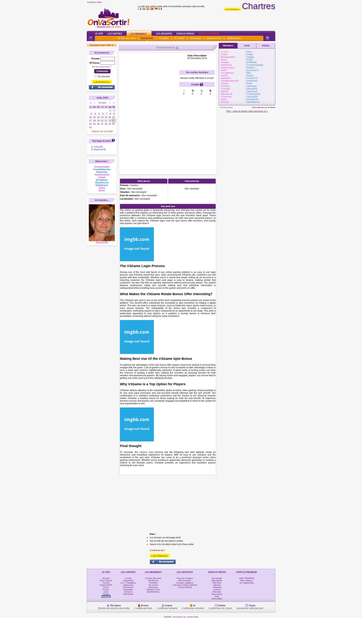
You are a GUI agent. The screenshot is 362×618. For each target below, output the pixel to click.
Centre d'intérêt (185, 587)
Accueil (106, 578)
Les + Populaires (128, 583)
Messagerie (217, 580)
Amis (247, 45)
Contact (106, 594)
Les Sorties (114, 33)
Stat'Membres (234, 38)
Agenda (216, 585)
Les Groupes (164, 33)
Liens (106, 592)
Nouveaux (195, 38)
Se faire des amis (126, 38)
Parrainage (217, 578)
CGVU (106, 587)
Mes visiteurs (246, 580)
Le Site (99, 33)
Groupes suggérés (184, 583)
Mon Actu (217, 583)
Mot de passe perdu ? (101, 67)
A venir (128, 578)
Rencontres (217, 594)
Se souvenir (104, 76)
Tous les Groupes (184, 578)
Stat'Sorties (128, 594)
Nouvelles (128, 589)
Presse (106, 589)
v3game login (146, 452)
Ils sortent (179, 38)
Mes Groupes (184, 580)
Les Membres (138, 34)
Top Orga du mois (101, 141)
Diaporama (128, 585)
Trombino (164, 38)
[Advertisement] (206, 19)
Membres (228, 45)
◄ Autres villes (94, 2)
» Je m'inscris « (232, 9)
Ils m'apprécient (246, 583)
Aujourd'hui (128, 580)
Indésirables (216, 598)
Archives (128, 592)
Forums (106, 583)
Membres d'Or (214, 38)
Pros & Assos (106, 580)
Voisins (266, 45)
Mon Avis (217, 592)
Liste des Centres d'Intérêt (185, 585)
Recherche (147, 38)
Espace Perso (185, 33)
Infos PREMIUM (246, 578)
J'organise (217, 587)
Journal (217, 589)
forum (272, 107)
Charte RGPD (106, 585)
